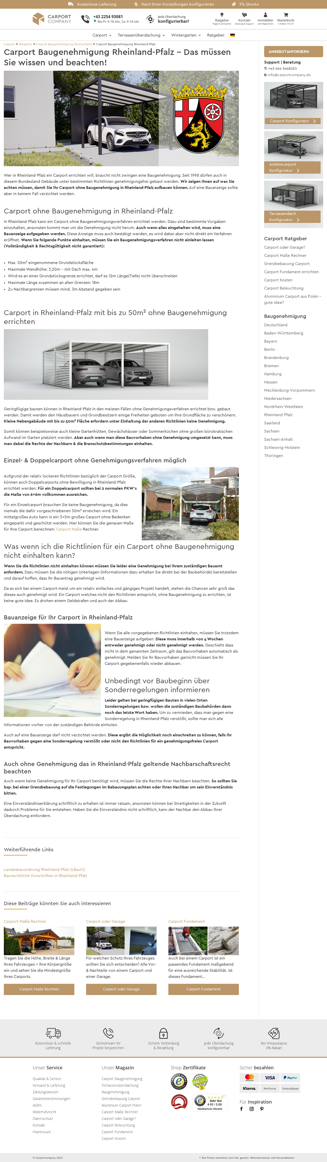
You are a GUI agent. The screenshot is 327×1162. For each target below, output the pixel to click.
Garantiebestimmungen (51, 1098)
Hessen (270, 382)
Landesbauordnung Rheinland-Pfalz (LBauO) (44, 870)
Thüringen (273, 456)
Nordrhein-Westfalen (283, 407)
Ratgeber (216, 35)
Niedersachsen (277, 399)
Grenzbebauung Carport (287, 264)
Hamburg (273, 374)
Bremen (271, 366)
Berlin (269, 350)
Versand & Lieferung (49, 1085)
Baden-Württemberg (283, 333)
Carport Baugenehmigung (122, 1078)
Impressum (42, 1131)
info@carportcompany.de (289, 75)
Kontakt (39, 1125)
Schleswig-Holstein (282, 448)
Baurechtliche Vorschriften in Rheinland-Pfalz (45, 876)
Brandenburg (276, 358)
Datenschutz (43, 1118)
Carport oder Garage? (284, 247)
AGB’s (37, 1105)
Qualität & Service (47, 1078)
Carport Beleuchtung (283, 288)
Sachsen (271, 431)
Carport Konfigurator (289, 121)
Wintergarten (183, 35)
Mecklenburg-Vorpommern (289, 390)
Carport (99, 35)
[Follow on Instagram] (252, 1109)
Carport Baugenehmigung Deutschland (64, 44)
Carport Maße (69, 529)
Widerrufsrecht (44, 1111)
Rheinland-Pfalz (278, 415)
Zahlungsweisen (45, 1091)
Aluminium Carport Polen (121, 1105)
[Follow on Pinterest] (262, 1109)
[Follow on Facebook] (241, 1109)
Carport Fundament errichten (291, 272)
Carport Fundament (186, 921)
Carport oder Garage (105, 921)
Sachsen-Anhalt (278, 439)
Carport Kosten (278, 280)
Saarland (272, 423)
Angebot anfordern (289, 51)
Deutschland (275, 325)
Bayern (270, 341)
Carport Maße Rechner (25, 921)
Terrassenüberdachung (139, 35)
